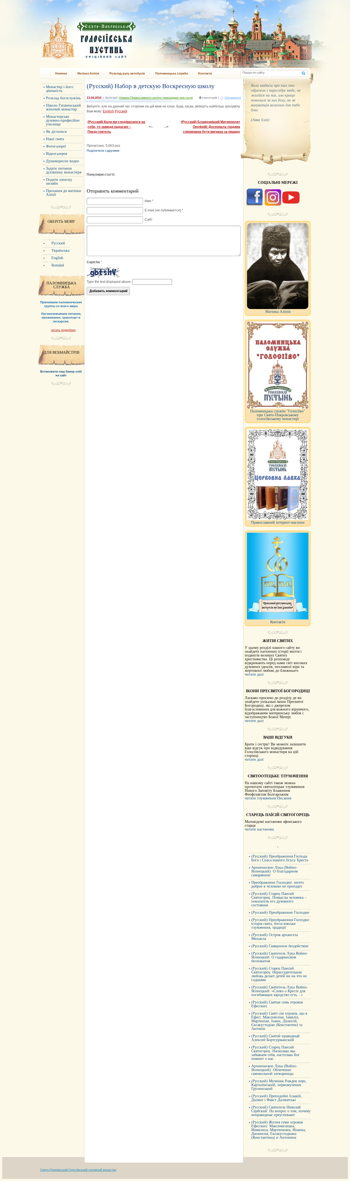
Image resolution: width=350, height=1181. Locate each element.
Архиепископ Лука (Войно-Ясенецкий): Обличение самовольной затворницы (274, 1070)
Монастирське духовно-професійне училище (63, 120)
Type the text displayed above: (109, 282)
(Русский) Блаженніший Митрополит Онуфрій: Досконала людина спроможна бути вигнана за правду (210, 127)
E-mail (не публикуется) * (164, 210)
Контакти (205, 73)
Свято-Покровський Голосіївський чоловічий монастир (78, 1169)
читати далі (254, 674)
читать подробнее (63, 330)
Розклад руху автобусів (127, 73)
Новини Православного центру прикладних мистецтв (156, 97)
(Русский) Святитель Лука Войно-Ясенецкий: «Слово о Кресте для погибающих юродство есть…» (279, 991)
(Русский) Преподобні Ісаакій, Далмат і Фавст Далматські (276, 1098)
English (108, 111)
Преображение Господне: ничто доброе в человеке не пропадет (277, 884)
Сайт (149, 219)
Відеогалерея (56, 154)
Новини (61, 73)
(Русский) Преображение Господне (280, 912)
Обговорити (232, 97)
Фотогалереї (56, 146)
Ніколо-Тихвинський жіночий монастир (63, 107)
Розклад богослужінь (63, 98)
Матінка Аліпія (88, 73)
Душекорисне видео (62, 161)
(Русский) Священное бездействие (279, 946)
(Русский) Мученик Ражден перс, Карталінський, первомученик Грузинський (279, 1085)
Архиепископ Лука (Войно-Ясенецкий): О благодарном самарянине (274, 871)
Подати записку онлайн (59, 181)
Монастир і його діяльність (59, 89)
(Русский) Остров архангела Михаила (274, 937)
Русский (121, 111)
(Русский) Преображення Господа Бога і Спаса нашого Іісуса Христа (279, 858)
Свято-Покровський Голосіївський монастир (117, 36)
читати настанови (259, 829)
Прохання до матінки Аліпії (63, 193)
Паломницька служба (171, 73)
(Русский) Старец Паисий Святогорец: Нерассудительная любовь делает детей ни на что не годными (279, 974)
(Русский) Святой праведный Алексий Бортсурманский (275, 1038)
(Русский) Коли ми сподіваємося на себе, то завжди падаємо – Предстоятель (116, 127)
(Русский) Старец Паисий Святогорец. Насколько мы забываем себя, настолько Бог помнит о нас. (275, 1053)
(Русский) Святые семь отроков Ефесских (277, 1004)
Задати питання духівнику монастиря (63, 170)
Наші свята (55, 139)
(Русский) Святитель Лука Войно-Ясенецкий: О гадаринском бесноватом (279, 957)
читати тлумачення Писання (268, 798)
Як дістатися (56, 132)
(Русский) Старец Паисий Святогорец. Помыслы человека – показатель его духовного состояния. (279, 899)
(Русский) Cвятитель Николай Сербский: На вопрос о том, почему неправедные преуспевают (281, 1111)
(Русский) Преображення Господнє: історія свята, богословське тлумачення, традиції (280, 924)
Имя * (149, 201)
